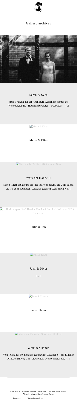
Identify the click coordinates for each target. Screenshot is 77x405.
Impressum (17, 398)
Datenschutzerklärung (35, 398)
